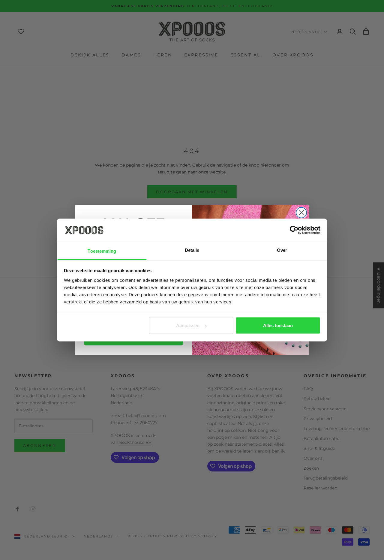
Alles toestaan (278, 325)
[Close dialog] (301, 212)
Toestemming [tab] (102, 250)
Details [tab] (192, 249)
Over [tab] (282, 249)
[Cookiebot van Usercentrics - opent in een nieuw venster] (294, 230)
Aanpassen (188, 325)
